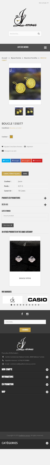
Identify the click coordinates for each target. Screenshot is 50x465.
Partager (16, 160)
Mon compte (7, 369)
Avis (25, 173)
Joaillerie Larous (24, 435)
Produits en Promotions (11, 198)
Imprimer (30, 146)
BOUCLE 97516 (25, 278)
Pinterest (37, 160)
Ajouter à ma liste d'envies (13, 146)
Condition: (5, 128)
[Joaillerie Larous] (25, 16)
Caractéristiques (11, 173)
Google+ (27, 160)
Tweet (7, 160)
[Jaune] (11, 136)
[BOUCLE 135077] (19, 111)
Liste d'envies (6, 211)
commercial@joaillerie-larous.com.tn (23, 364)
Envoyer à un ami (10, 151)
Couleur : (5, 137)
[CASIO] (37, 299)
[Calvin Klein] (12, 299)
